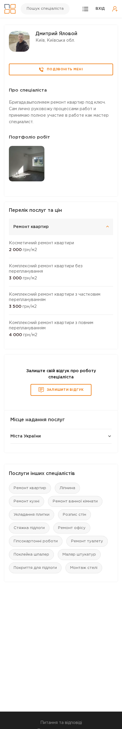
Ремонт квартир (30, 488)
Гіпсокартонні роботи (36, 541)
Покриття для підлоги (35, 567)
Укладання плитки (31, 514)
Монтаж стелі (83, 567)
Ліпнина (67, 488)
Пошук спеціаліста (45, 8)
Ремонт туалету (87, 541)
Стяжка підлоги (29, 528)
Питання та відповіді (61, 723)
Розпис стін (74, 514)
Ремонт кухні (26, 501)
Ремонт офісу (72, 528)
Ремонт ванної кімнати (75, 501)
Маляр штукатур (79, 554)
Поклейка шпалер (31, 554)
